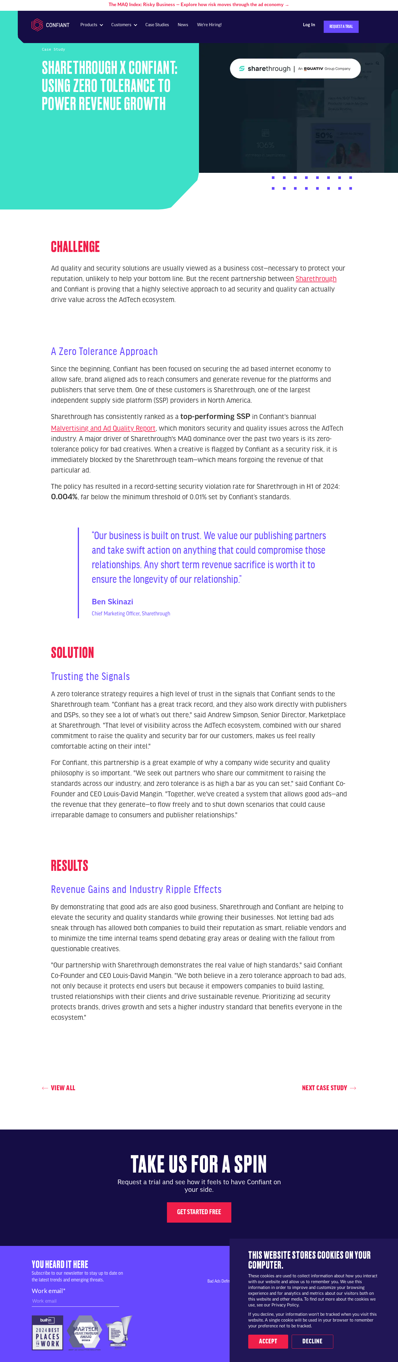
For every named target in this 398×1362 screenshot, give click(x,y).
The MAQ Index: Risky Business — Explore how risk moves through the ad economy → (199, 5)
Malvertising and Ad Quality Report (103, 427)
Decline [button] (312, 1341)
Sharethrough (316, 278)
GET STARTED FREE (199, 1212)
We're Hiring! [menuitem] (209, 25)
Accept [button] (268, 1341)
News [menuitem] (183, 25)
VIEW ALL (63, 1088)
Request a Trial (341, 27)
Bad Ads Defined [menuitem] (220, 1281)
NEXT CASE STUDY (324, 1088)
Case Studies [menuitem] (157, 25)
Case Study (53, 49)
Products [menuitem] (88, 25)
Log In (309, 25)
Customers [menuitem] (121, 25)
